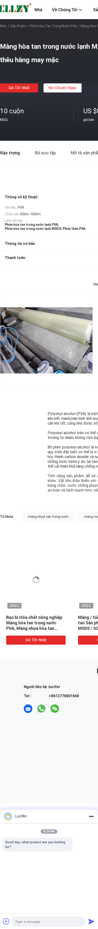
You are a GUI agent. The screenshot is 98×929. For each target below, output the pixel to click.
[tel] (68, 708)
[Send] (91, 921)
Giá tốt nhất (19, 88)
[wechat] (54, 708)
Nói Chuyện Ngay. (62, 88)
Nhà (3, 26)
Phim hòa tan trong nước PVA (53, 26)
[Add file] (6, 921)
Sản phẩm (18, 26)
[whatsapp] (41, 708)
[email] (28, 708)
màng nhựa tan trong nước (48, 517)
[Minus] (91, 816)
